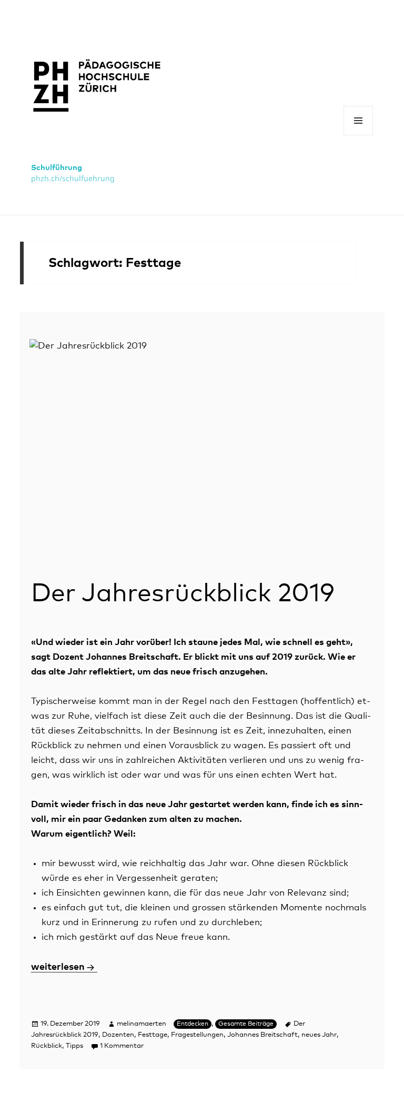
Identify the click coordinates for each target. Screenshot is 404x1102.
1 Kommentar (122, 1046)
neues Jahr (319, 1034)
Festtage (152, 1034)
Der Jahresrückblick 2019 (183, 594)
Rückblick (46, 1046)
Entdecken (192, 1024)
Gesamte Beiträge (246, 1024)
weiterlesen (64, 967)
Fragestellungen (197, 1034)
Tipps (74, 1046)
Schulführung (56, 168)
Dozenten (118, 1034)
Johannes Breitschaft (262, 1034)
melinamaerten (141, 1023)
